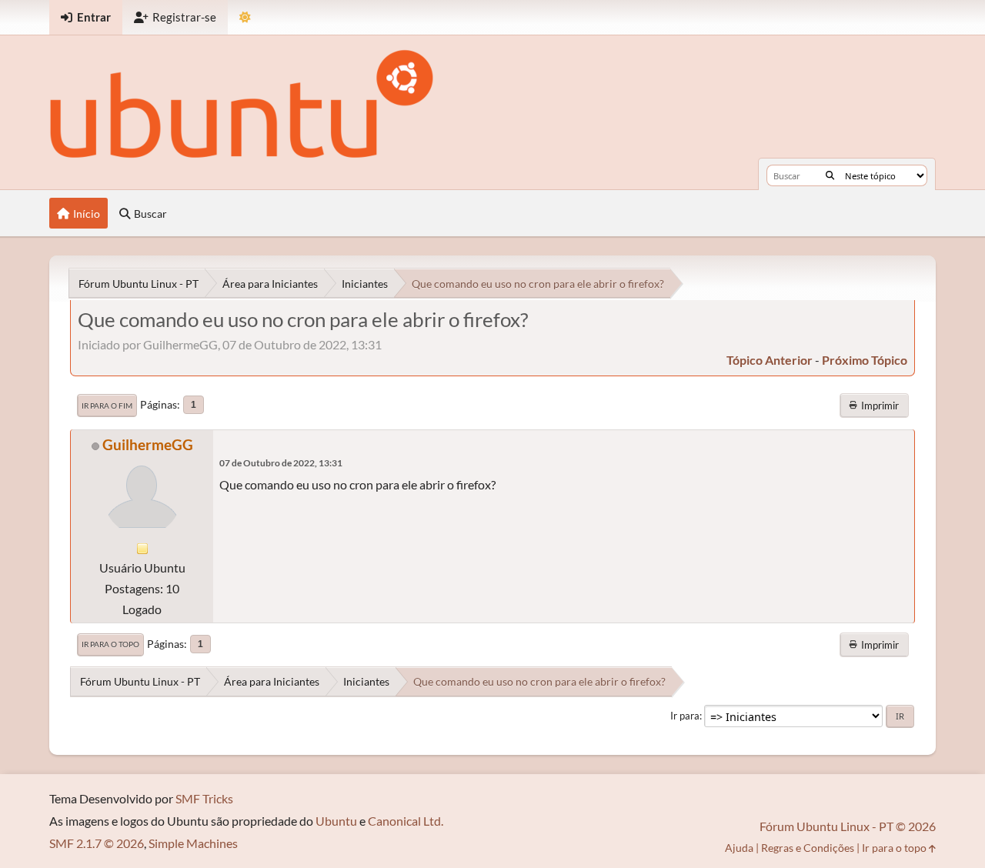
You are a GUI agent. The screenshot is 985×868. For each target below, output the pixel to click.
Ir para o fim (107, 405)
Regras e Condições (807, 847)
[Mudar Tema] (245, 17)
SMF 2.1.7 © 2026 (96, 843)
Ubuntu (336, 820)
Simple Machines (193, 843)
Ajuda (739, 847)
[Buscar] (830, 175)
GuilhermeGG (147, 444)
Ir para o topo (110, 644)
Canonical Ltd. (405, 820)
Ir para (685, 715)
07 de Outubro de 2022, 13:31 (280, 463)
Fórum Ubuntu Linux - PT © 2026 (848, 826)
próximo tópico (864, 359)
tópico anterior (769, 359)
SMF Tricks (204, 798)
